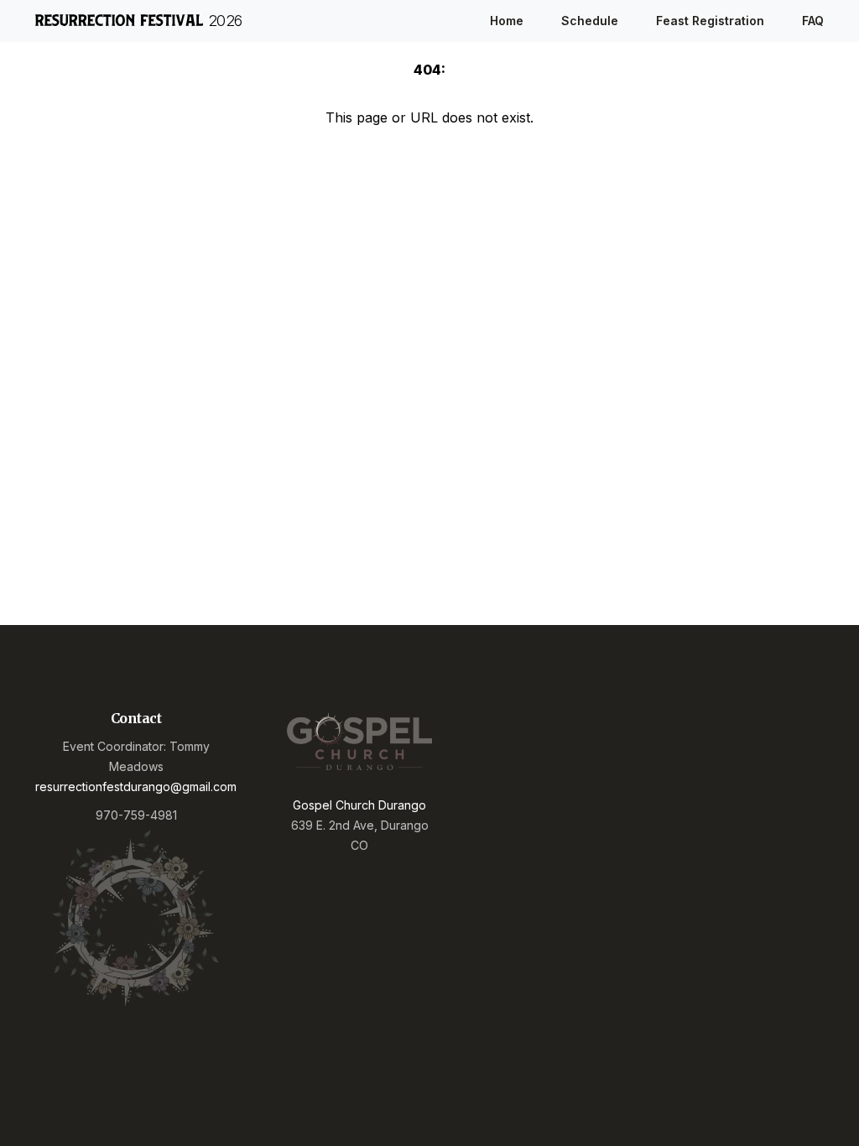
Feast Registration (710, 20)
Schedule (589, 20)
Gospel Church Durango (359, 805)
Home (506, 20)
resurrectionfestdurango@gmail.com (136, 786)
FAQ (813, 20)
